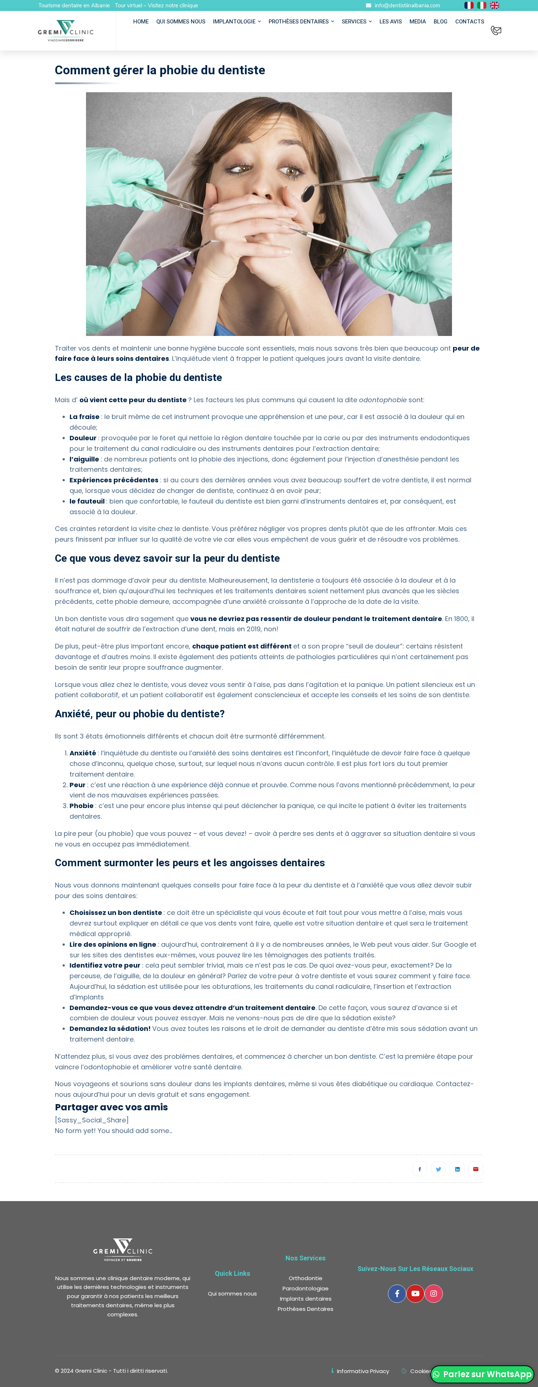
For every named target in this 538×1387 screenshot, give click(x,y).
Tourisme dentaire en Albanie (74, 5)
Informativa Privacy (363, 1371)
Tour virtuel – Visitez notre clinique (156, 5)
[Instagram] (434, 1294)
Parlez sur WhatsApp (486, 1374)
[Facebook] (419, 1169)
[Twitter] (438, 1169)
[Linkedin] (457, 1169)
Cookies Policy (429, 1371)
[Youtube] (415, 1294)
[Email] (475, 1169)
